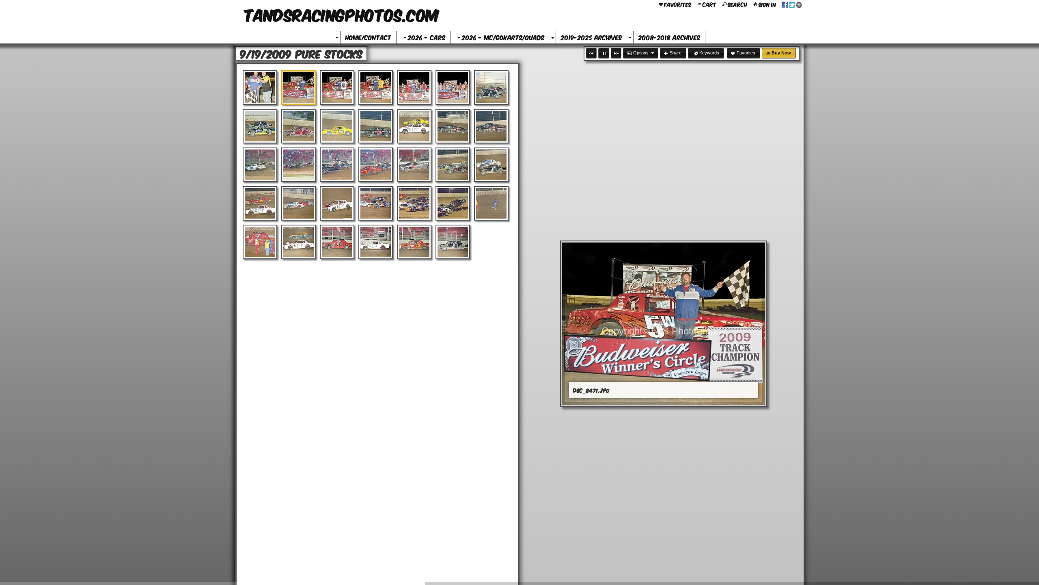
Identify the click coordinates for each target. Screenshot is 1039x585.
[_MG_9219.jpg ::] (414, 126)
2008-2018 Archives (669, 37)
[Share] (792, 4)
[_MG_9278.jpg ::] (298, 203)
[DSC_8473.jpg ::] (337, 87)
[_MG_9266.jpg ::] (491, 126)
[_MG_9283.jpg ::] (491, 203)
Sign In (767, 4)
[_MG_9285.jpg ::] (298, 242)
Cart (709, 4)
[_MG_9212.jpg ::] (491, 87)
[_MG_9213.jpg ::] (260, 126)
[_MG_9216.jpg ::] (337, 126)
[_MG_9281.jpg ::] (414, 203)
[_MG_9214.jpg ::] (298, 126)
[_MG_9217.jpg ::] (375, 126)
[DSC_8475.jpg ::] (375, 87)
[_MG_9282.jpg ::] (453, 203)
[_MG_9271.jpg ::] (375, 165)
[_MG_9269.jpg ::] (298, 165)
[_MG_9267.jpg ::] (260, 165)
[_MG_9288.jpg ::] (414, 242)
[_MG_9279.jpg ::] (337, 203)
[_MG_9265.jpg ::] (453, 126)
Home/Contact (368, 37)
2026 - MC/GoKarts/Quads (503, 37)
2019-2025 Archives (591, 37)
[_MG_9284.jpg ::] (260, 242)
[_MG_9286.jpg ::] (337, 242)
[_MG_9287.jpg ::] (375, 242)
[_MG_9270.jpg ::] (337, 165)
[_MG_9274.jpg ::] (414, 165)
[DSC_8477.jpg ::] (414, 87)
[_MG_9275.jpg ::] (453, 165)
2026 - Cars (426, 37)
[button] (591, 53)
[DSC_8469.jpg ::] (260, 87)
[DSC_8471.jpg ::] (298, 87)
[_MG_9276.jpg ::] (491, 165)
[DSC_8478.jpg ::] (453, 87)
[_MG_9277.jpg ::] (260, 203)
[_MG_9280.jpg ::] (375, 203)
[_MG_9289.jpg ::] (453, 242)
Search (737, 4)
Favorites (677, 4)
